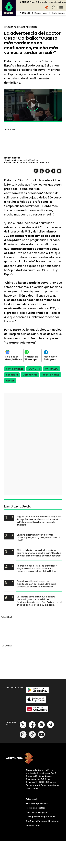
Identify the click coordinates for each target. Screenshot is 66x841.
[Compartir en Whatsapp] (47, 172)
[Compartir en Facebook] (42, 172)
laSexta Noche (50, 374)
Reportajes (40, 13)
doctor (10, 380)
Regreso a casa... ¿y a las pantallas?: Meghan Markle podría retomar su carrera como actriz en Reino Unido (37, 568)
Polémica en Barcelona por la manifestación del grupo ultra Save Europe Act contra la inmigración (36, 584)
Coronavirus (30, 374)
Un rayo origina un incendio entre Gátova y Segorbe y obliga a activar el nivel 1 (38, 537)
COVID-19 (34, 368)
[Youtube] (41, 737)
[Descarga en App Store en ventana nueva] (36, 702)
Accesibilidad (33, 825)
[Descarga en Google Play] (37, 692)
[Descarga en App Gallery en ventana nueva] (37, 711)
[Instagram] (23, 737)
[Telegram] (50, 727)
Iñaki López (58, 13)
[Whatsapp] (41, 727)
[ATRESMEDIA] (33, 758)
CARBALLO (51, 368)
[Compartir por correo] (59, 172)
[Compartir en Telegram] (53, 172)
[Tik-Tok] (32, 737)
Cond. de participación (37, 812)
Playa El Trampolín (38, 2)
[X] (36, 172)
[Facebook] (32, 727)
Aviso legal (31, 799)
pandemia (12, 374)
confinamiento (14, 368)
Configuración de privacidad (40, 816)
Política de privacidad (37, 803)
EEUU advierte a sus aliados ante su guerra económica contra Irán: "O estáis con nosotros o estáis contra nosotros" (39, 553)
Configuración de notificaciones (42, 821)
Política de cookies (35, 808)
